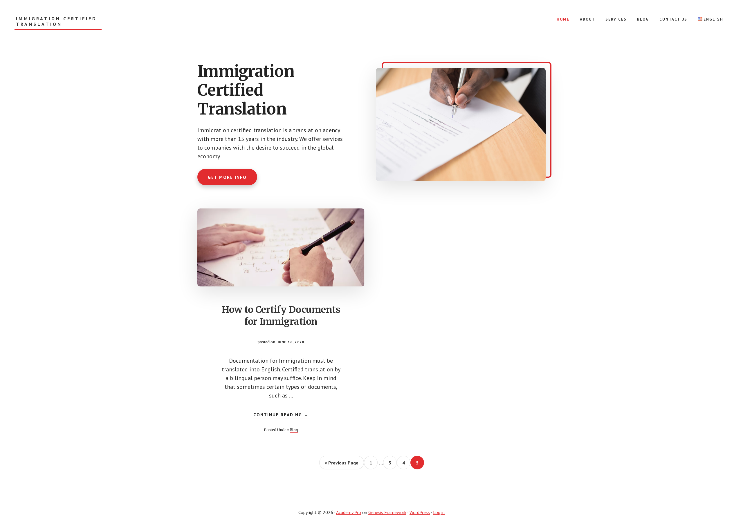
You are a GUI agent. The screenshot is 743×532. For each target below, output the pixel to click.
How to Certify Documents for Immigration (281, 316)
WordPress (420, 512)
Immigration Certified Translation (56, 21)
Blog (294, 429)
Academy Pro (348, 512)
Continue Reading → (281, 415)
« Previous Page (341, 464)
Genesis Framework (387, 512)
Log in (439, 512)
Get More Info (227, 177)
